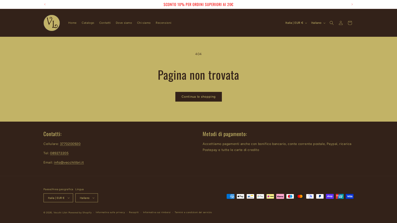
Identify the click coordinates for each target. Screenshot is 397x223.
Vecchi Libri (61, 212)
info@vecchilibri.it (69, 162)
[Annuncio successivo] (352, 4)
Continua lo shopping (199, 96)
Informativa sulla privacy (110, 212)
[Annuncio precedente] (44, 4)
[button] (331, 22)
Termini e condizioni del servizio (193, 212)
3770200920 (70, 144)
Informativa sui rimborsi (157, 212)
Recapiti (134, 212)
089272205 (59, 153)
